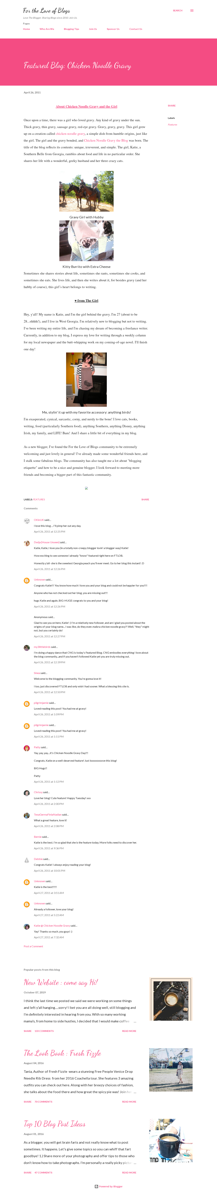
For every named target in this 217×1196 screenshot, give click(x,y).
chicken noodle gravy (70, 133)
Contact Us (135, 28)
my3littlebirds (42, 646)
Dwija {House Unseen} (46, 542)
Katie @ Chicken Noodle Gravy (52, 925)
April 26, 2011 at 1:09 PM (49, 714)
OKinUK (39, 519)
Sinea (37, 672)
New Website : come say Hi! (60, 982)
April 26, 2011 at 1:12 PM (49, 781)
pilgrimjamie (41, 702)
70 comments (43, 1101)
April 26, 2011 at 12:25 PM (49, 531)
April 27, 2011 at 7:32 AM (49, 937)
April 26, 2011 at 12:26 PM (49, 569)
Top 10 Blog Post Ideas (54, 1123)
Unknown (39, 579)
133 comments (44, 1031)
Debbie (38, 858)
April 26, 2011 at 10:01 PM (49, 870)
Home (26, 28)
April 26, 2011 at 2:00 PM (49, 803)
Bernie (38, 836)
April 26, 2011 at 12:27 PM (49, 636)
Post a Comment (33, 946)
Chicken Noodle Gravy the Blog (106, 140)
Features (172, 124)
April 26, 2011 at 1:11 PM (49, 736)
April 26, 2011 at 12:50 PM (49, 692)
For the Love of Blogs (46, 10)
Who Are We (47, 28)
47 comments (43, 1172)
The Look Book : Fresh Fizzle (62, 1053)
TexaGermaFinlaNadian (48, 814)
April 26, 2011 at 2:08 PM (49, 826)
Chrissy (38, 792)
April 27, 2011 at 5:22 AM (49, 915)
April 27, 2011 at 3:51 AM (49, 892)
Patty (37, 747)
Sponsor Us (113, 28)
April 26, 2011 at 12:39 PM (49, 662)
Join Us (93, 28)
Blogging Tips (71, 28)
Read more (129, 1031)
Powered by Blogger (110, 1186)
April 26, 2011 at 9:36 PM (49, 848)
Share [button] (172, 105)
